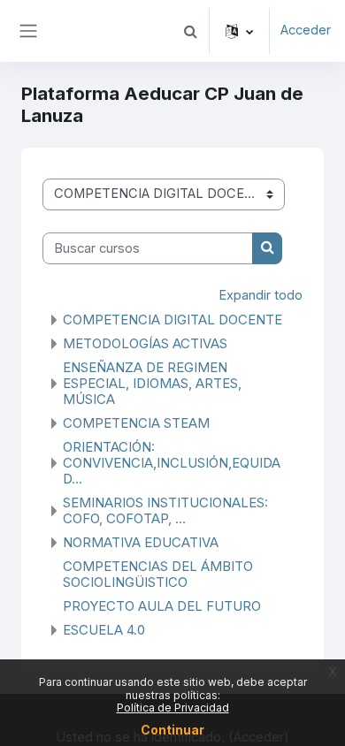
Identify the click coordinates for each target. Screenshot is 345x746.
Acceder (305, 30)
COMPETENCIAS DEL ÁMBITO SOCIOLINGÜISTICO (158, 574)
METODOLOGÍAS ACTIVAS (145, 343)
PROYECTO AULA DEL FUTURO (162, 606)
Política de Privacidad (173, 707)
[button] (190, 31)
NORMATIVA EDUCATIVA (140, 542)
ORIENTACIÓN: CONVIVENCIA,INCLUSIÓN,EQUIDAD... (171, 462)
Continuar (172, 729)
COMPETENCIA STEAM (136, 423)
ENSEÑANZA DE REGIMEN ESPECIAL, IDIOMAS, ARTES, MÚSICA (152, 383)
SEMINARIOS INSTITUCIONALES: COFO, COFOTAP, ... (165, 510)
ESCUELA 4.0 (104, 629)
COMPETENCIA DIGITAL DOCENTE (172, 319)
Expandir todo (260, 295)
